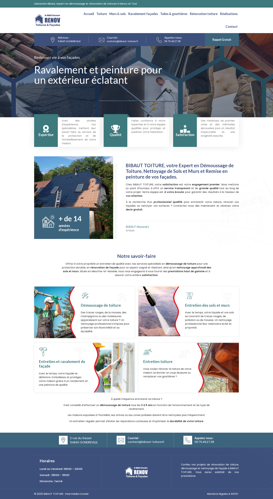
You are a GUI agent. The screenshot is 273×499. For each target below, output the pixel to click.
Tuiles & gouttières (173, 14)
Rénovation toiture (204, 14)
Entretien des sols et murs (207, 305)
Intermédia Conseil (76, 494)
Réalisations (229, 14)
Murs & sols (117, 14)
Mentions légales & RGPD (222, 494)
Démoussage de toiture (101, 305)
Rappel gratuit (221, 39)
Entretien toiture (158, 361)
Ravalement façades (143, 14)
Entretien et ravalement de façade (62, 363)
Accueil (89, 14)
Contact (232, 26)
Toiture (101, 14)
